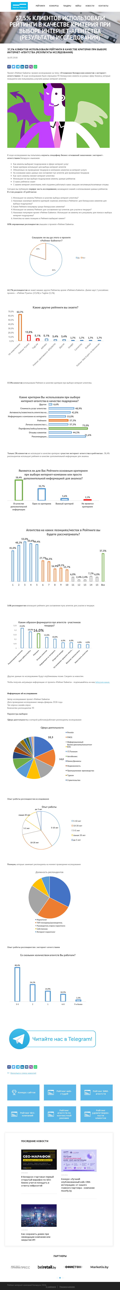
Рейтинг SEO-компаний (27, 1114)
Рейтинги (40, 6)
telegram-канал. (103, 682)
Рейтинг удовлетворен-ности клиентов (100, 1114)
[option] (20, 1267)
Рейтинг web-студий (64, 1092)
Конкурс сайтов (26, 1092)
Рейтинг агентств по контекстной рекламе (64, 1114)
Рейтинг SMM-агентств (101, 1092)
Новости (90, 6)
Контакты (103, 6)
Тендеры (67, 6)
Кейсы (78, 6)
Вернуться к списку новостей (23, 1073)
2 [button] (60, 1278)
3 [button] (62, 1278)
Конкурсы (54, 6)
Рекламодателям (67, 1286)
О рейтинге (51, 1286)
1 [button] (57, 1278)
